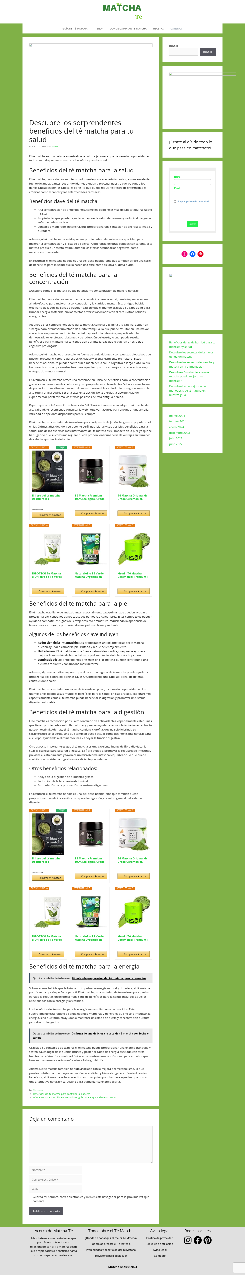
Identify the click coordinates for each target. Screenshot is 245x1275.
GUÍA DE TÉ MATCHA (74, 28)
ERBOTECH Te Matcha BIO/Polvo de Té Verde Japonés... (47, 575)
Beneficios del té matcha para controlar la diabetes (61, 1093)
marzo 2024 (177, 416)
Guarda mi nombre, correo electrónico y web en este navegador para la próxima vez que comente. (91, 1199)
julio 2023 (175, 438)
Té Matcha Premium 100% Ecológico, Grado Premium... (89, 497)
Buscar (173, 45)
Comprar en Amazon (49, 514)
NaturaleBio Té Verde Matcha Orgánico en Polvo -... (89, 575)
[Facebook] (193, 254)
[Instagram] (185, 254)
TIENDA (98, 28)
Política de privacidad (159, 1238)
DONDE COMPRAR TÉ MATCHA (128, 28)
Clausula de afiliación (159, 1244)
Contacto (160, 1255)
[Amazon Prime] (59, 504)
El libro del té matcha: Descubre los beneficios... (46, 497)
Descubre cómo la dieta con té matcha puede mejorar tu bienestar (189, 376)
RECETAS (158, 28)
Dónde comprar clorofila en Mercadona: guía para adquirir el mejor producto (76, 1097)
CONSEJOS (176, 28)
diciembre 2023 (179, 433)
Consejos (38, 1090)
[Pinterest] (201, 254)
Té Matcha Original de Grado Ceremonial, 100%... (133, 497)
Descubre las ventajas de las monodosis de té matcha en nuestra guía (187, 390)
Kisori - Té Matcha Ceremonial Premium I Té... (133, 575)
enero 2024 (176, 427)
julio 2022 (175, 444)
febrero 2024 (177, 421)
